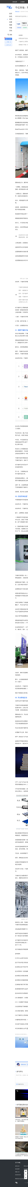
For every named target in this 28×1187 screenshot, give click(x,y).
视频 (10, 25)
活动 (10, 30)
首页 (10, 13)
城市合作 (17, 1166)
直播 (10, 22)
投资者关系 (18, 1174)
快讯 (10, 16)
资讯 (10, 19)
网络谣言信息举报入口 (20, 1178)
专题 (10, 28)
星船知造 (17, 11)
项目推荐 (17, 1169)
